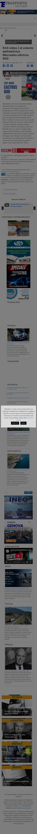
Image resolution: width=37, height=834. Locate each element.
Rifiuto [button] (23, 423)
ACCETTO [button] (15, 423)
